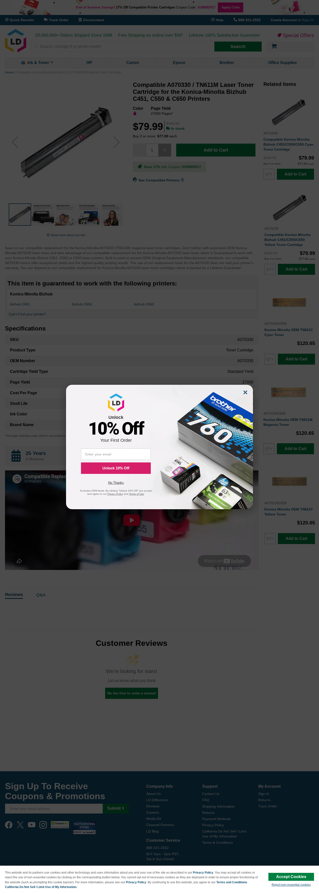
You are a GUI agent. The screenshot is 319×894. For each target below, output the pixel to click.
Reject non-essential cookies (291, 885)
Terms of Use (136, 494)
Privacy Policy (203, 872)
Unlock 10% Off (115, 468)
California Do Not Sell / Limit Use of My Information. (41, 887)
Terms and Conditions (231, 882)
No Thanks (116, 483)
